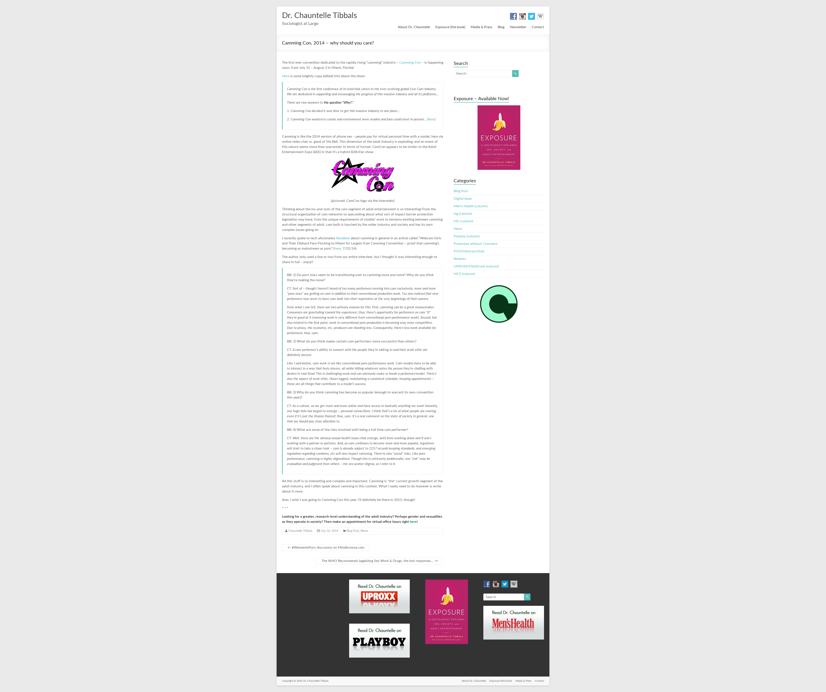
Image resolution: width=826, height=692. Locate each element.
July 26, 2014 (329, 530)
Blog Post (353, 530)
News (364, 530)
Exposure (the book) (450, 27)
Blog (501, 27)
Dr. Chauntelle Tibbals (319, 16)
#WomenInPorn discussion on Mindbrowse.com (326, 547)
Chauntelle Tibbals (300, 530)
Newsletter (518, 27)
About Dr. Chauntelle (414, 27)
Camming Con (410, 62)
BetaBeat (343, 238)
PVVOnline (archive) (469, 251)
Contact (538, 27)
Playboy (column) (466, 236)
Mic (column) (463, 221)
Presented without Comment (476, 243)
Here (285, 76)
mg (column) (463, 213)
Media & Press (481, 27)
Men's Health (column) (470, 206)
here (431, 119)
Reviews (460, 259)
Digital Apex (463, 198)
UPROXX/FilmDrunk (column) (476, 266)
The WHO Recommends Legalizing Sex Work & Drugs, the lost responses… (380, 561)
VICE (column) (464, 274)
